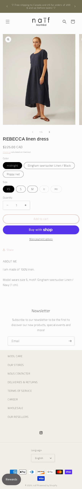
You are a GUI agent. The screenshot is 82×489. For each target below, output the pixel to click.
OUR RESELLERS (18, 417)
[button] (7, 21)
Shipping (6, 152)
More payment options (41, 239)
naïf (35, 485)
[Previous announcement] (7, 6)
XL (58, 190)
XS (8, 189)
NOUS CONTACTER (19, 373)
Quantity (7, 197)
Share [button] (10, 250)
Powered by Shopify (47, 485)
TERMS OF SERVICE (20, 391)
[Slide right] (49, 132)
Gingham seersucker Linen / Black (49, 165)
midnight (12, 165)
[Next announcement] (75, 6)
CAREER (13, 399)
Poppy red (13, 174)
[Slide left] (32, 132)
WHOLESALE (15, 408)
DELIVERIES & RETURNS (23, 382)
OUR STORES (16, 365)
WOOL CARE (15, 356)
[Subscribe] (70, 340)
